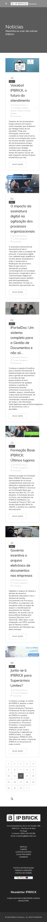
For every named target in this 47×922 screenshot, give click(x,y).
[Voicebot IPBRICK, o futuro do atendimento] (22, 65)
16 (15, 782)
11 (15, 776)
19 (33, 782)
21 (15, 788)
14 (33, 776)
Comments (17, 116)
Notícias (18, 108)
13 (27, 776)
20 (9, 788)
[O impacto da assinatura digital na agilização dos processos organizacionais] (22, 183)
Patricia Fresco (21, 105)
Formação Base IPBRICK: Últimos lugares (22, 455)
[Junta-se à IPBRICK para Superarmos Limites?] (22, 651)
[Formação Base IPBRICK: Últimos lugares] (22, 431)
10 (9, 776)
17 (21, 782)
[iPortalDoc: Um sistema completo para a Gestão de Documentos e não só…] (22, 308)
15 (9, 782)
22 (21, 788)
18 (27, 782)
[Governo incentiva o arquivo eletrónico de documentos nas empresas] (22, 531)
